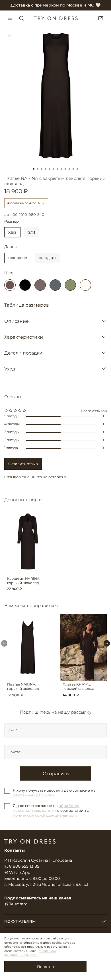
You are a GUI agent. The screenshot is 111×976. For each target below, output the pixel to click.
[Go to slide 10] (69, 169)
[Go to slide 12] (77, 169)
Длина (10, 246)
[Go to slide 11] (73, 169)
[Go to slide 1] (33, 169)
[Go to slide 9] (65, 169)
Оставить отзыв (23, 463)
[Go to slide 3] (41, 169)
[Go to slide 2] (37, 169)
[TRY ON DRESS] (55, 18)
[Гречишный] (40, 285)
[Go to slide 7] (57, 169)
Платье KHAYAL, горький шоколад (78, 687)
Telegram (18, 904)
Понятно (45, 966)
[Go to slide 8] (61, 169)
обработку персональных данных (46, 808)
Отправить (56, 773)
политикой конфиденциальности (45, 815)
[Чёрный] (25, 285)
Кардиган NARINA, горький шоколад (23, 581)
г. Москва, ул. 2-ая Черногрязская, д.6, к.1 (46, 884)
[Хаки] (70, 285)
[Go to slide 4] (45, 169)
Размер (11, 221)
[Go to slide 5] (49, 169)
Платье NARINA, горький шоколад (23, 687)
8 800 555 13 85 (24, 866)
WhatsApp (19, 872)
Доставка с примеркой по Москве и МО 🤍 (56, 5)
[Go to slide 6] (53, 169)
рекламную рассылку (33, 795)
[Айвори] (85, 285)
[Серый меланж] (55, 285)
